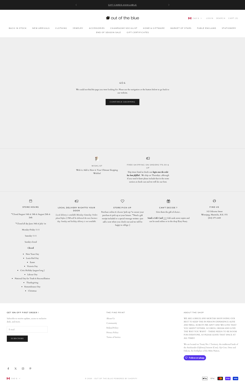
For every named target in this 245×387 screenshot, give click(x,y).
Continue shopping (122, 102)
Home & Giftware (154, 28)
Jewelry (78, 28)
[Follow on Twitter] (15, 368)
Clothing (61, 28)
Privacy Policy (112, 332)
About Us (110, 318)
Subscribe (17, 338)
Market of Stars (180, 28)
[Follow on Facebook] (8, 368)
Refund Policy (112, 327)
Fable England (206, 28)
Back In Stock (18, 28)
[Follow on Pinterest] (30, 368)
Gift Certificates (138, 32)
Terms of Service (113, 337)
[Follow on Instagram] (23, 368)
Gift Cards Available (122, 5)
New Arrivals (41, 28)
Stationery (229, 28)
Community (111, 323)
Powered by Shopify (125, 378)
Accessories (97, 28)
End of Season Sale (108, 32)
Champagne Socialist (123, 28)
